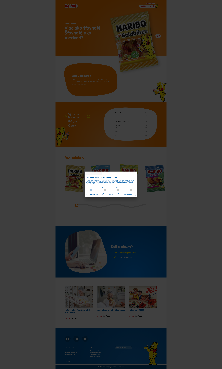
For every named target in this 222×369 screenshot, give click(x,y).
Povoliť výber (111, 194)
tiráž (116, 183)
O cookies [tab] (128, 173)
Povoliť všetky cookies (128, 194)
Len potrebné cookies (94, 194)
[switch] (104, 190)
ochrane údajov (110, 183)
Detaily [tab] (111, 173)
